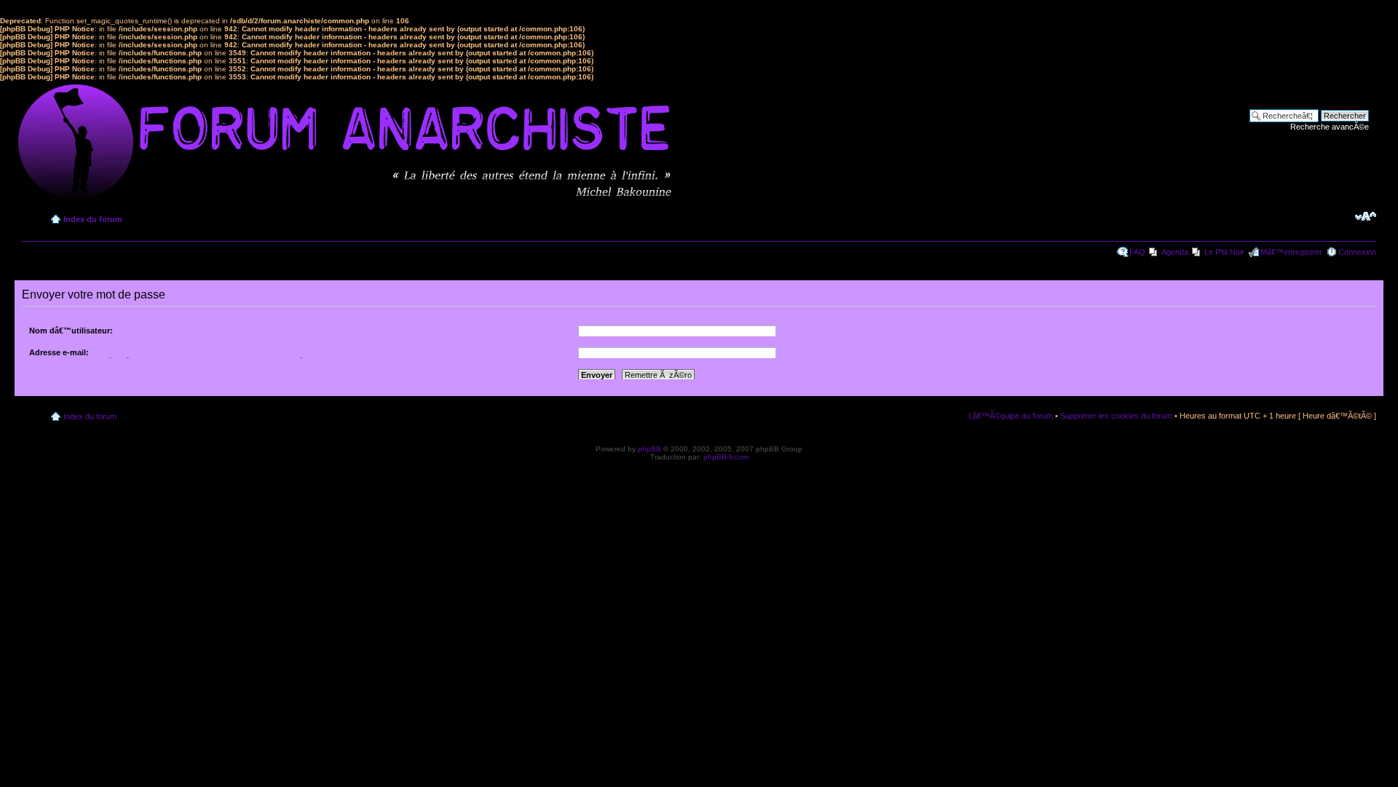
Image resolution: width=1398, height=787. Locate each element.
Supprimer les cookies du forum (1116, 415)
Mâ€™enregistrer (1291, 252)
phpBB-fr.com (726, 457)
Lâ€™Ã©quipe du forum (1010, 415)
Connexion (1357, 252)
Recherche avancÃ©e (1329, 126)
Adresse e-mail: (59, 352)
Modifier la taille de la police (1365, 216)
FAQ (1137, 252)
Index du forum (92, 219)
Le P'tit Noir (1224, 252)
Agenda (1174, 252)
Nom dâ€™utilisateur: (71, 330)
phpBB (649, 449)
